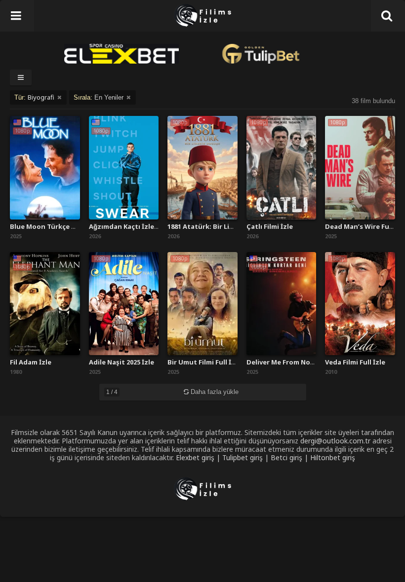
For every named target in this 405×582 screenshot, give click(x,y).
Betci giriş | (290, 457)
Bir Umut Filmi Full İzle (204, 362)
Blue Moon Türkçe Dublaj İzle (58, 226)
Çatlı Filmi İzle (269, 226)
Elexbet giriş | (199, 457)
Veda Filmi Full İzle (355, 362)
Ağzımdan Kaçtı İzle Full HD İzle (141, 226)
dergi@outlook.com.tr (335, 440)
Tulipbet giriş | (246, 457)
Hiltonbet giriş (332, 457)
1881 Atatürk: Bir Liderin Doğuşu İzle (227, 226)
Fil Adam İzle (30, 362)
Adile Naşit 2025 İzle (121, 362)
